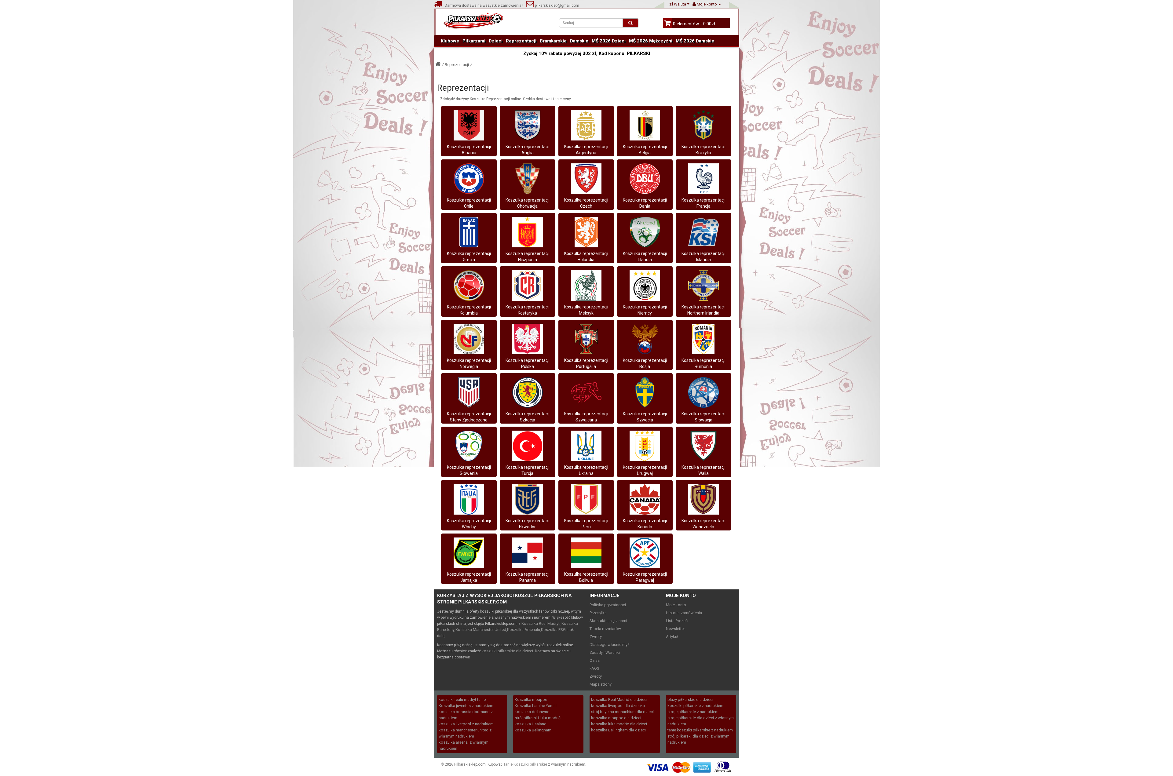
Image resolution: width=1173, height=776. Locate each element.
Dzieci (495, 41)
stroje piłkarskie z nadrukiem (692, 711)
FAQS (594, 668)
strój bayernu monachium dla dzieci (622, 711)
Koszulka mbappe (531, 699)
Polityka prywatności (608, 605)
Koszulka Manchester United (480, 629)
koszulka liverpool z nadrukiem (466, 724)
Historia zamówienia (684, 612)
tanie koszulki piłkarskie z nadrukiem (700, 730)
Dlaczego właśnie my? (610, 644)
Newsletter (675, 628)
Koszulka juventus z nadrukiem (466, 705)
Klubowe (450, 41)
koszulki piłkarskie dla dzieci (507, 651)
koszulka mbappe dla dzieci (616, 718)
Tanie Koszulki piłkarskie (525, 764)
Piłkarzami (473, 41)
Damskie (579, 41)
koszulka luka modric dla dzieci (619, 724)
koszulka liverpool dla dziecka (618, 705)
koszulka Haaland (530, 724)
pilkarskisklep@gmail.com (556, 5)
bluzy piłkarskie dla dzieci (690, 699)
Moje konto (676, 605)
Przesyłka (598, 612)
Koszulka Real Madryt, (541, 623)
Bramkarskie (553, 41)
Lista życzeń (677, 620)
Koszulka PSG (553, 629)
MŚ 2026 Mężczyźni (650, 41)
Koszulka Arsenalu (523, 629)
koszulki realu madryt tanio (462, 699)
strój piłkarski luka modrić (538, 718)
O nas (595, 660)
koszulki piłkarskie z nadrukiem (695, 705)
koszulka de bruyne (532, 711)
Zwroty (596, 636)
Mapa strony (601, 684)
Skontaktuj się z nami (608, 620)
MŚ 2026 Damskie (695, 41)
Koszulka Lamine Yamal (536, 705)
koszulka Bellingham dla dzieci (618, 730)
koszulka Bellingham (533, 730)
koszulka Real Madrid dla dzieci (619, 699)
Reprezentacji (521, 41)
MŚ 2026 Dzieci (609, 41)
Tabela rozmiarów (605, 628)
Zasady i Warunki (605, 652)
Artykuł (672, 636)
